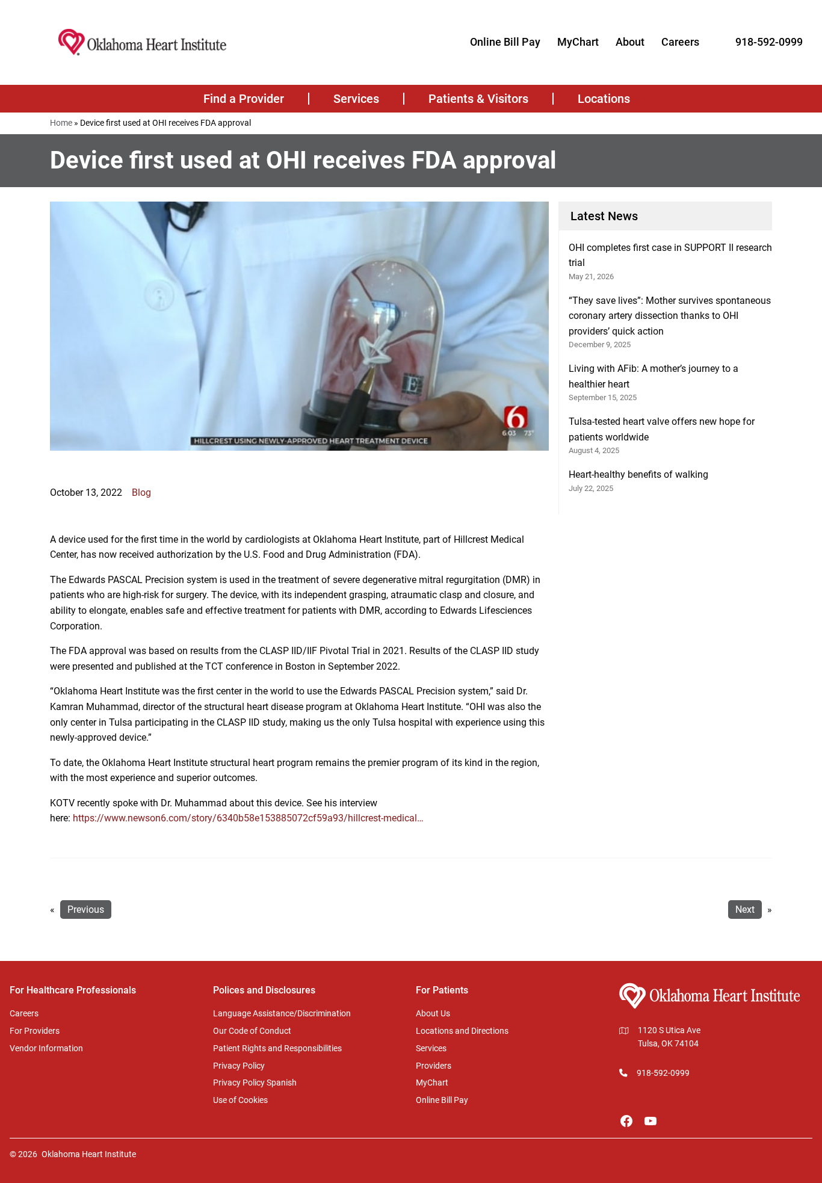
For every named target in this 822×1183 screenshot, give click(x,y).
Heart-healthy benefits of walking (638, 474)
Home (61, 123)
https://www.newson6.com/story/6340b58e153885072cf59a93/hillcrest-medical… (248, 818)
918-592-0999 (769, 42)
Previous (85, 909)
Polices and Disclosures (264, 990)
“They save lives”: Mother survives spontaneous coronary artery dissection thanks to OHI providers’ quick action (670, 316)
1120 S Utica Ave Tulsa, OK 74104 (669, 1036)
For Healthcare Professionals (73, 990)
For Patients (442, 990)
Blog (141, 492)
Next (745, 909)
